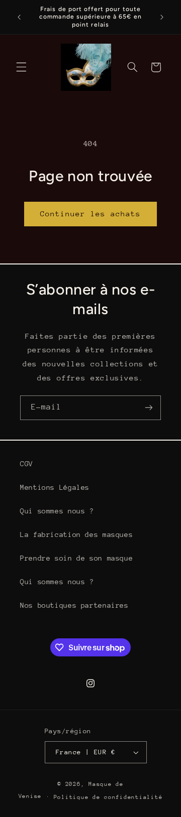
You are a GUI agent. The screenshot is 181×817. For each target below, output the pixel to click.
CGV (26, 464)
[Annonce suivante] (162, 17)
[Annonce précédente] (19, 17)
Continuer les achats (90, 213)
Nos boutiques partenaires (74, 605)
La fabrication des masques (76, 534)
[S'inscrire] (148, 407)
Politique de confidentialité (108, 797)
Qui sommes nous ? (57, 511)
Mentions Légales (54, 487)
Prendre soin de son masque (76, 558)
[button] (21, 67)
